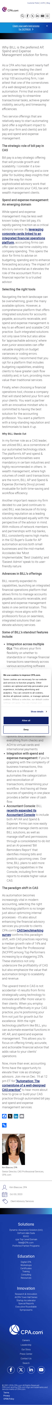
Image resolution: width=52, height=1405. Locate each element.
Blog (48, 3)
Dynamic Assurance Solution (23, 1230)
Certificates (26, 1268)
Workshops (26, 1265)
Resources (26, 1278)
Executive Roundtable (26, 1306)
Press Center (26, 1354)
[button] (4, 1125)
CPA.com (26, 1329)
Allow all (26, 720)
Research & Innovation (26, 1294)
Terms (6, 1392)
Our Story (26, 1349)
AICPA (42, 3)
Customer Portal (33, 3)
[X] (9, 1116)
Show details (37, 711)
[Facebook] (4, 1116)
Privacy (6, 1396)
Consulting (26, 1274)
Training (26, 1271)
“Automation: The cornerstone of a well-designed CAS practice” (23, 1085)
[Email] (21, 1116)
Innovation (26, 1288)
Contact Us (26, 1358)
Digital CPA (26, 1262)
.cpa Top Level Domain (26, 1239)
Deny (26, 729)
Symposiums (26, 1310)
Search (26, 1363)
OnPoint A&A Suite (26, 1233)
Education (26, 1256)
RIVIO (26, 1236)
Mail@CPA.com (26, 1242)
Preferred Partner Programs (26, 1246)
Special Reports (26, 1303)
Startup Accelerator (26, 1300)
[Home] (10, 9)
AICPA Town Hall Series (26, 1297)
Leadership (26, 1345)
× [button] (47, 25)
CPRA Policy (8, 1399)
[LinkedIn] (15, 1116)
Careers (26, 1340)
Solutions (26, 1224)
